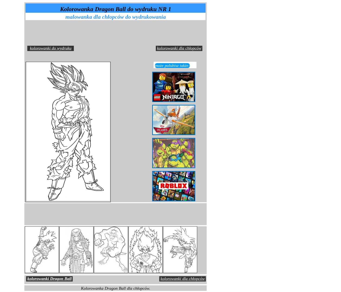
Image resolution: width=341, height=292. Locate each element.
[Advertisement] (116, 32)
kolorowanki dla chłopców (179, 48)
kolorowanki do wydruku (50, 48)
